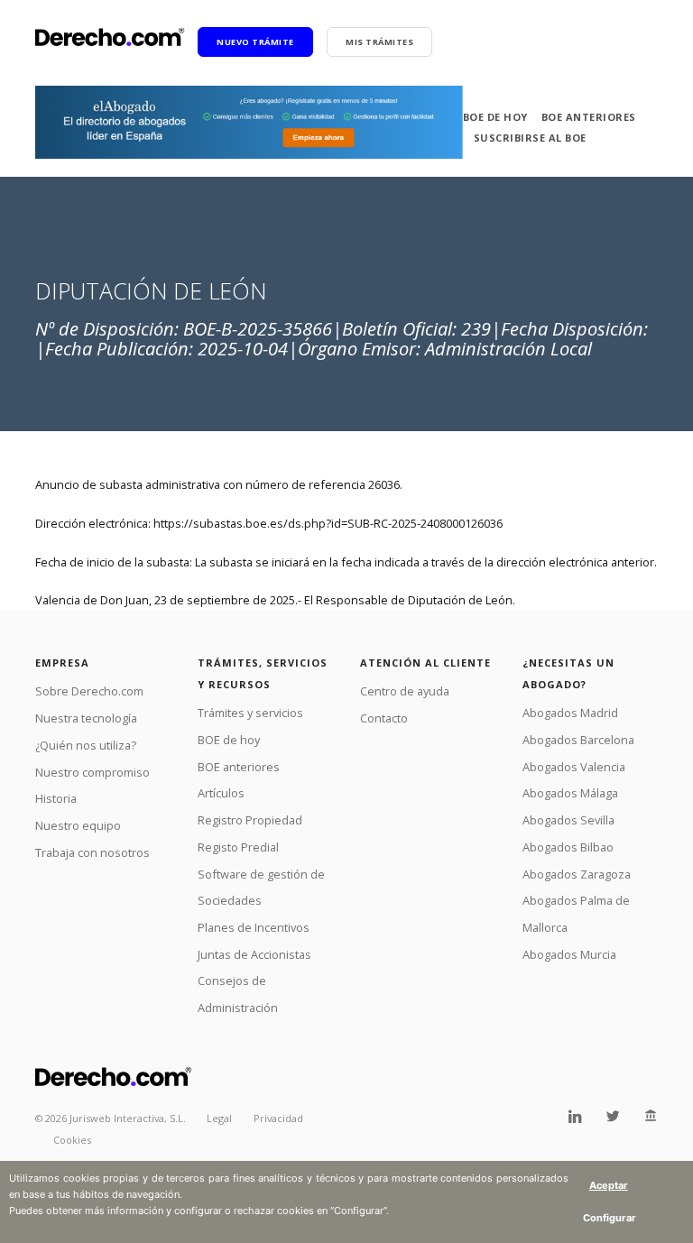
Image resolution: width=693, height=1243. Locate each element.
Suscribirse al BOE (530, 137)
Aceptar (608, 1185)
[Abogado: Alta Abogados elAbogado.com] (249, 122)
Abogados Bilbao (568, 847)
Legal (219, 1118)
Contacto (384, 718)
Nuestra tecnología (86, 718)
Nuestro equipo (78, 825)
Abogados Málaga (570, 793)
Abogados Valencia (573, 767)
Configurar (609, 1217)
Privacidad (278, 1118)
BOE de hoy (495, 117)
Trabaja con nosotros (92, 852)
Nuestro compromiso (92, 772)
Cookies (72, 1139)
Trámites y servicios (250, 712)
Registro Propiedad (250, 820)
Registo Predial (238, 847)
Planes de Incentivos (254, 927)
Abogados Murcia (569, 954)
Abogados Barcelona (578, 740)
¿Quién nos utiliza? (85, 745)
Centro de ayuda (404, 691)
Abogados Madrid (570, 712)
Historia (56, 798)
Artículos (221, 793)
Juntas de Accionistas (254, 954)
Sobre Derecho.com (89, 691)
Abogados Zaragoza (576, 874)
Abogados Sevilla (568, 820)
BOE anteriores (588, 117)
